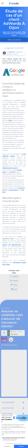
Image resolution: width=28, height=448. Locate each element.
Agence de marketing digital (12, 32)
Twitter (15, 285)
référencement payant (10, 168)
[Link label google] (4, 332)
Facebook (15, 276)
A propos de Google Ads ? (9, 345)
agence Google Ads (14, 59)
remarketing (13, 190)
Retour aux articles (14, 40)
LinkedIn (15, 280)
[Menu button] (2, 3)
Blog (23, 32)
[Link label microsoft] (17, 332)
